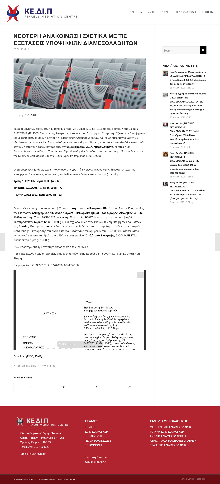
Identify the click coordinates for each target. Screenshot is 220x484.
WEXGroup (49, 366)
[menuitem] (132, 12)
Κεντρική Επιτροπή (96, 457)
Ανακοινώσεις (22, 49)
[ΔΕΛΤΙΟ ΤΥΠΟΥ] (217, 242)
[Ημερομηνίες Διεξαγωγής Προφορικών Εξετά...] (2, 242)
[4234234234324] (80, 84)
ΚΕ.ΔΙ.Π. (90, 427)
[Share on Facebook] (30, 387)
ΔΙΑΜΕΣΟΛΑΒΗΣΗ (96, 431)
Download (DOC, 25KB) (28, 356)
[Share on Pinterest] (96, 387)
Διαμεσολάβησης (95, 461)
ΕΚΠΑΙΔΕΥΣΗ (93, 436)
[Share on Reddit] (129, 387)
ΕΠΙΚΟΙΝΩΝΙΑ (93, 445)
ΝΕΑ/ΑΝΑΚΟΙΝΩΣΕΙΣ (98, 440)
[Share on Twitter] (63, 387)
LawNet (72, 479)
